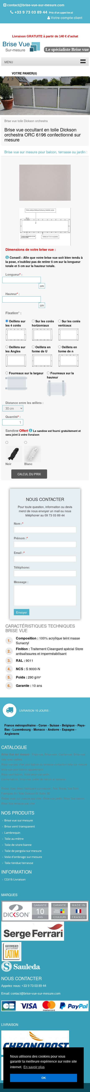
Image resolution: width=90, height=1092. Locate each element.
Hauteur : (12, 293)
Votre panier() (24, 73)
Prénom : (21, 538)
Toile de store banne (18, 844)
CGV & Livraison (15, 879)
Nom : (18, 523)
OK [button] (43, 1077)
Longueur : (13, 274)
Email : (19, 553)
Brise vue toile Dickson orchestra (26, 121)
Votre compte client (66, 18)
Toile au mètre (14, 838)
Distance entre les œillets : (24, 402)
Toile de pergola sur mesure (23, 850)
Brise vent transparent (19, 826)
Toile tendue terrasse (18, 863)
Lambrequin (12, 832)
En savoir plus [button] (34, 1067)
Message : (21, 582)
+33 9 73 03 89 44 (30, 12)
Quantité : (13, 416)
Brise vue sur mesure (18, 820)
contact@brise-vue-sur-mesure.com (35, 5)
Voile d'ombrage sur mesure (23, 857)
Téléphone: (22, 567)
